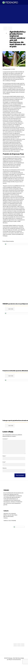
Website (5, 468)
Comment (5, 438)
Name (4, 456)
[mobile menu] (26, 2)
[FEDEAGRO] (10, 2)
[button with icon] (15, 645)
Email (4, 462)
